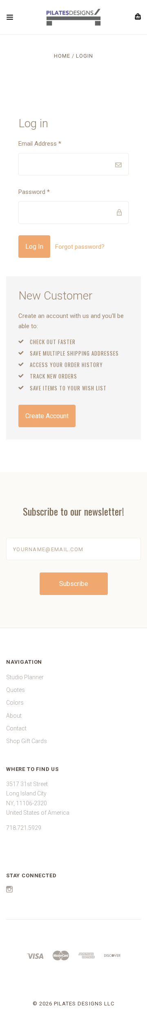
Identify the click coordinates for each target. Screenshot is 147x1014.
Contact (16, 728)
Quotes (15, 690)
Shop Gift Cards (26, 741)
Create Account (47, 416)
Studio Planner (25, 677)
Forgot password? (80, 246)
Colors (15, 702)
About (14, 715)
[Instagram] (9, 890)
